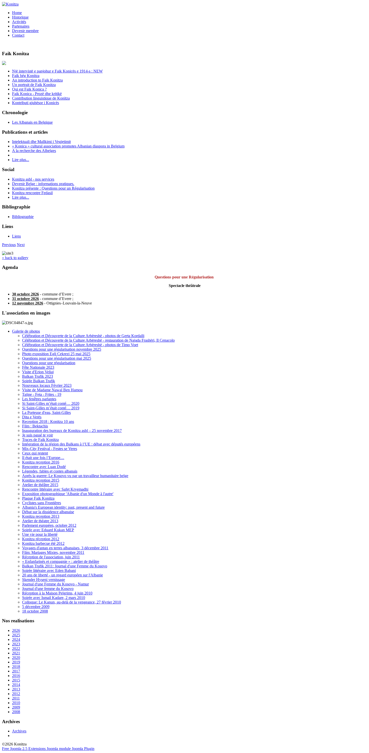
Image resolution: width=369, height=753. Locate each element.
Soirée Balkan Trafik (38, 381)
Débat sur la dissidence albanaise (48, 512)
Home (17, 13)
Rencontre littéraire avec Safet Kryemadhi (55, 489)
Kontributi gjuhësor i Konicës (35, 103)
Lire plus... (20, 160)
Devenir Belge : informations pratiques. (43, 184)
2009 (16, 707)
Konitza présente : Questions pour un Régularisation (53, 188)
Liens (16, 236)
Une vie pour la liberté (39, 534)
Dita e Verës (31, 417)
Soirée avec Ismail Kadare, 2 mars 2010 (53, 597)
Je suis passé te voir (37, 435)
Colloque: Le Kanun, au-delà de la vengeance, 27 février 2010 (71, 602)
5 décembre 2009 (35, 607)
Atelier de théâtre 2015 (40, 485)
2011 (16, 698)
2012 (16, 694)
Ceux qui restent (35, 453)
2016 (16, 675)
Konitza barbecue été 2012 (43, 543)
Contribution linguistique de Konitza (41, 98)
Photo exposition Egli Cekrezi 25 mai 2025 (56, 354)
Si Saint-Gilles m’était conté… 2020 (50, 403)
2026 (16, 630)
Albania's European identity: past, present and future (63, 507)
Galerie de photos (26, 331)
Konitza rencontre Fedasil (32, 193)
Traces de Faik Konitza (40, 439)
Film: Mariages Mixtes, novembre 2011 (53, 552)
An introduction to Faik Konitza (37, 80)
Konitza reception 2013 (40, 516)
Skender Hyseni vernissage (43, 579)
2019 (16, 662)
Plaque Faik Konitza (38, 498)
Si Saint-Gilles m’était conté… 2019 (50, 408)
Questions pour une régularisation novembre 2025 (61, 349)
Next (21, 245)
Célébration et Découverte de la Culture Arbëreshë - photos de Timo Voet (80, 345)
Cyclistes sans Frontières (41, 503)
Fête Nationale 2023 (38, 367)
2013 (16, 689)
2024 (16, 639)
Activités (19, 22)
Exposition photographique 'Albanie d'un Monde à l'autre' (67, 494)
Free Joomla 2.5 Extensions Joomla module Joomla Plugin (48, 748)
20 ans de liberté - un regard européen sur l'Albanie (62, 575)
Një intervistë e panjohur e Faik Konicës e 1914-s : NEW (57, 71)
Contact (18, 35)
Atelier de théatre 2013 (40, 521)
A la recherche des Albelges (34, 150)
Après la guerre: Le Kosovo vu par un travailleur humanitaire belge (75, 476)
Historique (20, 17)
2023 (16, 644)
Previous (9, 245)
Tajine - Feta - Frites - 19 (41, 394)
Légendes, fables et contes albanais (49, 471)
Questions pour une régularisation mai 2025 (56, 358)
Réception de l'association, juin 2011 (51, 557)
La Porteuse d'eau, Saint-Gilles (46, 412)
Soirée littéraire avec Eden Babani (49, 570)
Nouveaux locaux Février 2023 (47, 385)
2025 (16, 635)
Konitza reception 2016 (40, 462)
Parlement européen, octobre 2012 (49, 525)
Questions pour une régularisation (48, 363)
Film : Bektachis (35, 426)
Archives (19, 731)
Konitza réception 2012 (40, 539)
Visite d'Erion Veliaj (38, 372)
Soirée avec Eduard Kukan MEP (48, 530)
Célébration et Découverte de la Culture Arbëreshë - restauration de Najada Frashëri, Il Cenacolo (98, 340)
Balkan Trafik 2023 (37, 376)
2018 (16, 666)
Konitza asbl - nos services (33, 179)
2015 (16, 680)
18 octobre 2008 (35, 611)
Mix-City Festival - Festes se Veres (49, 448)
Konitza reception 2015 (40, 480)
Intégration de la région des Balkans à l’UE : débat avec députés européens (81, 444)
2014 (16, 685)
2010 (16, 703)
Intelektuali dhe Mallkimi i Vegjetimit (41, 141)
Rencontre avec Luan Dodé (44, 467)
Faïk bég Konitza (25, 75)
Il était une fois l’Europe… (43, 458)
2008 (16, 712)
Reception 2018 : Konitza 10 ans (48, 421)
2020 (16, 657)
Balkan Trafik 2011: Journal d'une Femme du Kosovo (64, 566)
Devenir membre (25, 31)
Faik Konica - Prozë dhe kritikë (37, 94)
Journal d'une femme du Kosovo (48, 588)
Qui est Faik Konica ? (29, 89)
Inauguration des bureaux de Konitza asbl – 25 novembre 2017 (72, 430)
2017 (16, 671)
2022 (16, 648)
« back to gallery (15, 258)
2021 (16, 653)
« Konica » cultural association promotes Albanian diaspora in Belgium (68, 146)
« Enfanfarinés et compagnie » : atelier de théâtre (60, 561)
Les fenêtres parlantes (39, 399)
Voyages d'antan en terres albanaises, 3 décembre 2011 (65, 548)
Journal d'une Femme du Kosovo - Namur (55, 584)
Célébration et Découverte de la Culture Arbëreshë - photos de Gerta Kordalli (83, 336)
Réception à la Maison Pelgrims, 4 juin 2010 (57, 593)
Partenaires (20, 26)
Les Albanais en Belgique (32, 122)
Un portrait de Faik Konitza (34, 85)
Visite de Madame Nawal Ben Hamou (52, 390)
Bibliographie (23, 216)
